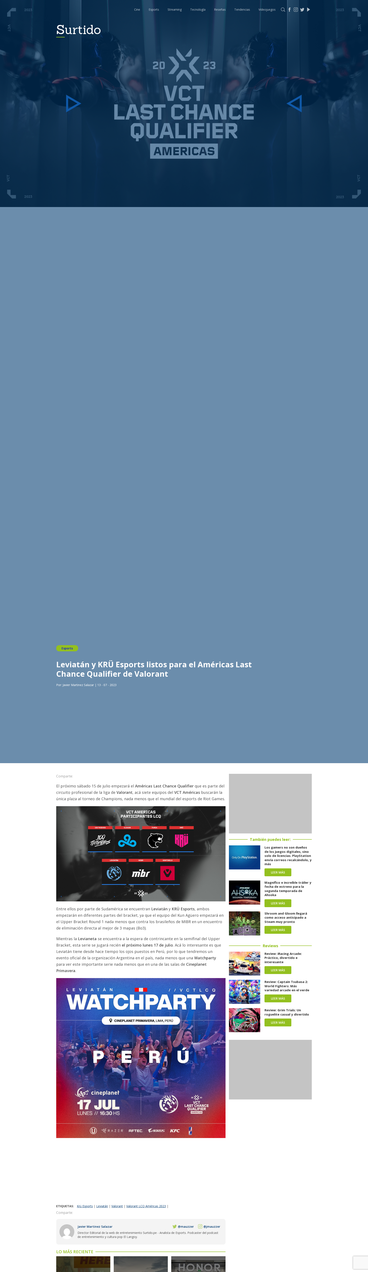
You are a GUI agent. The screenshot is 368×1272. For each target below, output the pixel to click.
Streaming (175, 9)
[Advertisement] (141, 1172)
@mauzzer (186, 1227)
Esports (154, 9)
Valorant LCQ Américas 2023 (146, 1206)
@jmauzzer (211, 1227)
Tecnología (198, 9)
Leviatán (102, 1206)
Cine (137, 9)
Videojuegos (267, 9)
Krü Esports (85, 1206)
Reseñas (220, 9)
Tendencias (242, 9)
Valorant (117, 1206)
